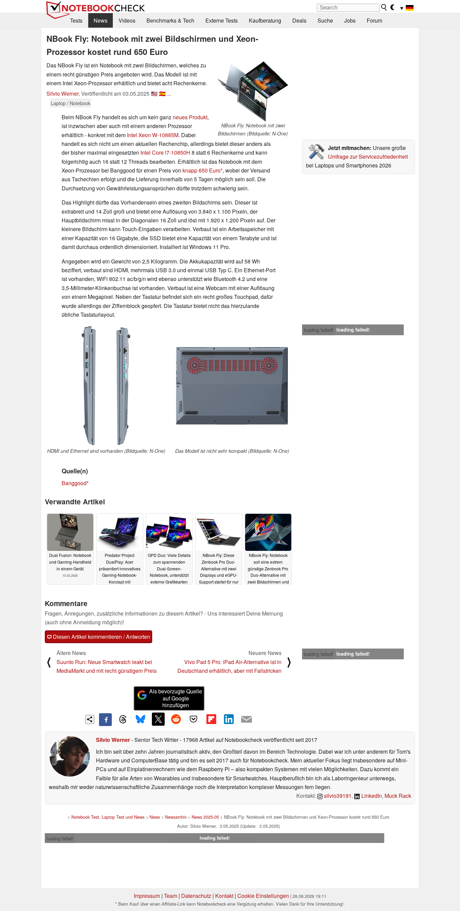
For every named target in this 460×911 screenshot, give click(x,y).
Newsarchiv (176, 817)
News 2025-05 (205, 817)
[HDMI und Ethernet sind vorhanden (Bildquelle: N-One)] (106, 385)
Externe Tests (221, 20)
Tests (76, 20)
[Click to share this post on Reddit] (175, 719)
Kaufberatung (265, 20)
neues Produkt (190, 117)
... (169, 93)
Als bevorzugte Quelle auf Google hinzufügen (175, 698)
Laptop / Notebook (70, 102)
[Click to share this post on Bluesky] (140, 719)
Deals (299, 20)
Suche (325, 20)
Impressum (147, 896)
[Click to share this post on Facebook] (105, 719)
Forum (374, 20)
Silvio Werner (62, 93)
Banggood (74, 483)
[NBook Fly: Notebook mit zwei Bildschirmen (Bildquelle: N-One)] (252, 91)
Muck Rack (398, 795)
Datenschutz (196, 896)
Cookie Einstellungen (263, 896)
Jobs (350, 20)
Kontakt (224, 896)
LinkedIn (371, 795)
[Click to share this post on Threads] (123, 719)
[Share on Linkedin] (228, 719)
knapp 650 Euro (202, 170)
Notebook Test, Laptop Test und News (107, 817)
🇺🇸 (154, 93)
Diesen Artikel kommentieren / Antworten (101, 636)
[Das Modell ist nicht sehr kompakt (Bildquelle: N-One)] (232, 385)
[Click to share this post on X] (158, 719)
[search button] (384, 7)
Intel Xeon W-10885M (152, 135)
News (100, 20)
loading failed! (318, 329)
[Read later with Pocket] (193, 719)
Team (170, 896)
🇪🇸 (162, 93)
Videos (127, 20)
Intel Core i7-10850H (165, 152)
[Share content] (89, 719)
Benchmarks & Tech (170, 20)
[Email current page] (246, 719)
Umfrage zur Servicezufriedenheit (368, 156)
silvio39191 (337, 795)
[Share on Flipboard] (211, 719)
